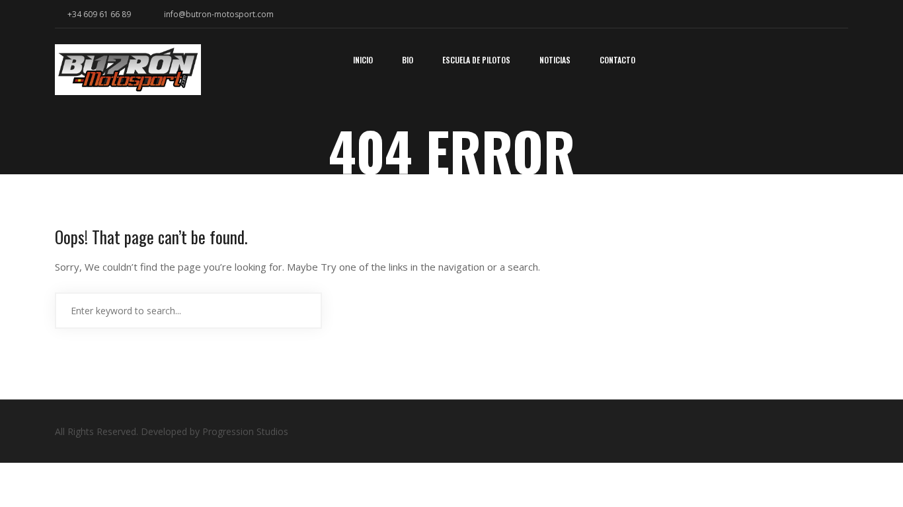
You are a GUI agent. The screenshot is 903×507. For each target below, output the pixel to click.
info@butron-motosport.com (219, 14)
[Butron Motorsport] (128, 73)
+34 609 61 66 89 (98, 14)
